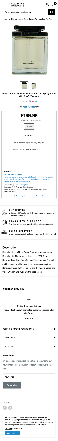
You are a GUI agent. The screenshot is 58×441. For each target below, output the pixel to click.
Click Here (8, 428)
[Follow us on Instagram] (10, 408)
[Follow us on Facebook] (5, 408)
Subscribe (12, 385)
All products (16, 19)
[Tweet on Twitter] (36, 101)
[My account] (47, 4)
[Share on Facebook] (30, 101)
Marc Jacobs (28, 107)
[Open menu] (4, 5)
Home (5, 19)
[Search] (51, 12)
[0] (53, 4)
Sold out (29, 135)
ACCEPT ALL (12, 433)
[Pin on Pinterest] (33, 101)
